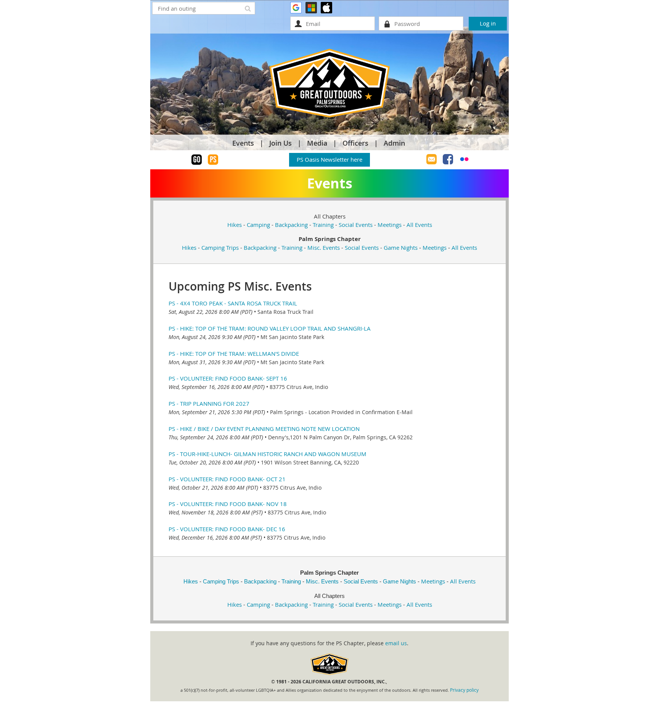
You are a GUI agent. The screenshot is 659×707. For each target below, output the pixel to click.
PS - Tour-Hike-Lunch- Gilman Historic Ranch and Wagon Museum (267, 454)
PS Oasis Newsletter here (329, 159)
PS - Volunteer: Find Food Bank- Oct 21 (227, 479)
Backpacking (291, 224)
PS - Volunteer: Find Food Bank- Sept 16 (228, 378)
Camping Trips (220, 247)
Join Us (280, 143)
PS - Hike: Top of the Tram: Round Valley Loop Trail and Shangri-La (270, 328)
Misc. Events (323, 247)
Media (317, 143)
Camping (258, 224)
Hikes (234, 224)
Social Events (356, 224)
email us (396, 643)
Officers (355, 143)
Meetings (390, 224)
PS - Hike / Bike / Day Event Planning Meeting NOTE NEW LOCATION (264, 428)
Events (243, 143)
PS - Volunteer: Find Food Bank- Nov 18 (228, 504)
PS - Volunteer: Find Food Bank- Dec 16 (227, 529)
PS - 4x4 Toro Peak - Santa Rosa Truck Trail (233, 303)
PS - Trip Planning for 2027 (209, 403)
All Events (419, 224)
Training (323, 224)
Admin (394, 143)
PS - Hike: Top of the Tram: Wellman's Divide (234, 353)
